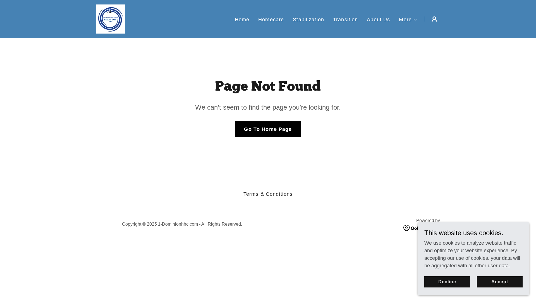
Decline (447, 281)
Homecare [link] (271, 19)
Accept (499, 281)
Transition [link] (345, 19)
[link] (110, 19)
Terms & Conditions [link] (268, 194)
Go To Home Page (268, 129)
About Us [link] (378, 19)
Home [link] (242, 19)
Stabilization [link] (308, 19)
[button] (408, 19)
